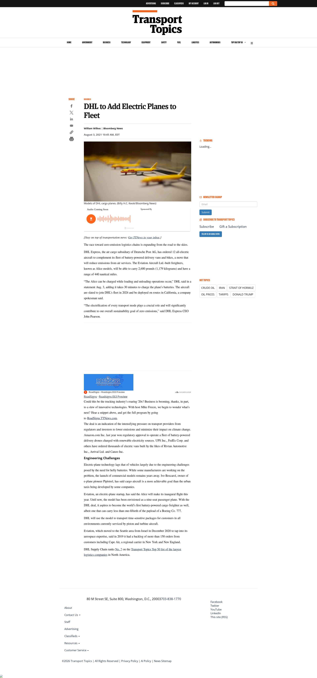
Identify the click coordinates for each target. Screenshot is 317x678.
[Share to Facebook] (71, 106)
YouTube (216, 609)
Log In (206, 3)
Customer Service (75, 650)
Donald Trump (243, 294)
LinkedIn (216, 613)
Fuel (179, 42)
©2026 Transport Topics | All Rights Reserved (90, 661)
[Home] (159, 22)
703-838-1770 (171, 599)
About (68, 608)
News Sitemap (163, 661)
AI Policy (146, 661)
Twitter (215, 605)
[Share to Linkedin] (71, 120)
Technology (126, 42)
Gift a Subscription (233, 226)
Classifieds (179, 3)
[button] (71, 133)
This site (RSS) (219, 617)
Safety (164, 42)
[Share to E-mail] (71, 126)
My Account (194, 3)
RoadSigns (90, 396)
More (251, 42)
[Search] (273, 3)
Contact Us (71, 615)
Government (87, 42)
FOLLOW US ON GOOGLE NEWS (211, 234)
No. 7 (118, 549)
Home (69, 42)
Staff (67, 622)
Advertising (151, 3)
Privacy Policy (129, 661)
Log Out (216, 3)
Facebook (216, 602)
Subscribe (165, 3)
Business (106, 42)
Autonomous (215, 42)
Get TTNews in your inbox (143, 237)
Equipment (145, 42)
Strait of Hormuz (241, 288)
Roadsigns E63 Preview (113, 396)
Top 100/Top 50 (237, 42)
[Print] (71, 139)
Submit (206, 212)
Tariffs (223, 294)
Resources (71, 643)
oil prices (207, 294)
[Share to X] (71, 113)
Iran (222, 288)
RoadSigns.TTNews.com (102, 418)
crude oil (208, 288)
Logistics (195, 42)
